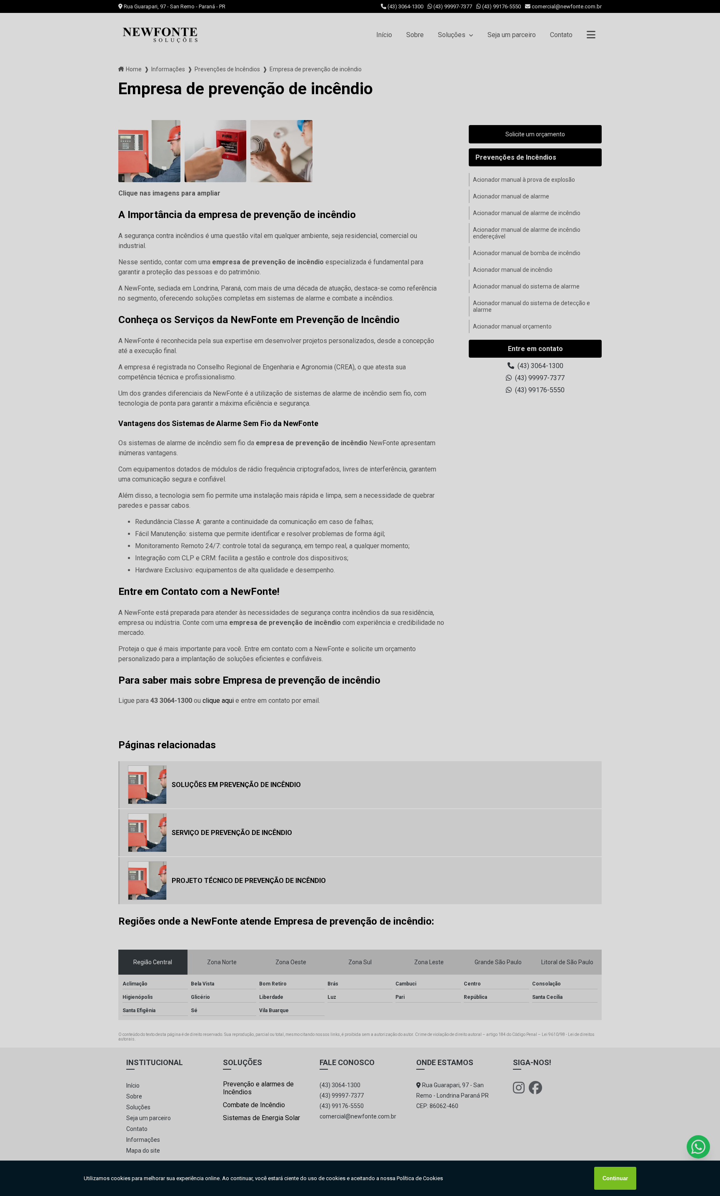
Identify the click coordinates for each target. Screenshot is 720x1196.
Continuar (615, 1178)
